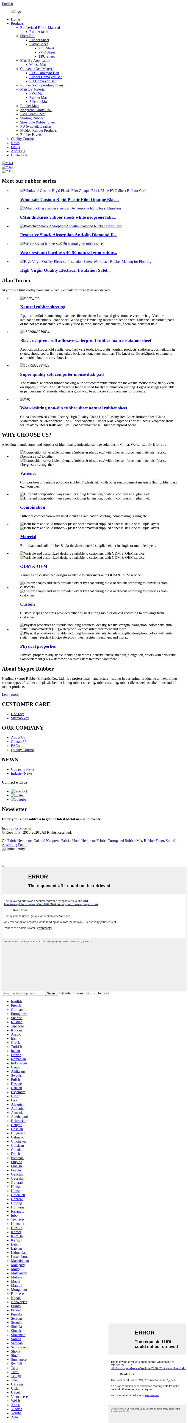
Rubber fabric (39, 32)
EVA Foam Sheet (32, 114)
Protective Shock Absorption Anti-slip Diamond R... (68, 234)
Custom (27, 604)
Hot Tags (17, 714)
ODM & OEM (33, 566)
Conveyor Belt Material (37, 69)
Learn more (10, 694)
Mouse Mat (37, 65)
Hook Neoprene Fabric (89, 841)
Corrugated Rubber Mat (125, 841)
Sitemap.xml (20, 718)
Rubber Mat (38, 97)
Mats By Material (32, 89)
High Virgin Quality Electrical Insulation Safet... (65, 270)
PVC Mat (36, 93)
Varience (28, 473)
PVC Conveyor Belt (44, 73)
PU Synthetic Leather (35, 126)
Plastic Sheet (38, 44)
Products (17, 23)
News (15, 143)
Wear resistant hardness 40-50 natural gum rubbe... (68, 252)
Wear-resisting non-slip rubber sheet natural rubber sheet (73, 407)
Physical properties (38, 646)
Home (15, 19)
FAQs (15, 147)
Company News (23, 769)
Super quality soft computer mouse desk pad (62, 374)
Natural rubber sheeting (42, 306)
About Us (18, 151)
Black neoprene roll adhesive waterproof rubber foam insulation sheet (85, 340)
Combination (32, 507)
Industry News (21, 773)
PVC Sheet (47, 52)
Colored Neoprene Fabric (51, 841)
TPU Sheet (47, 56)
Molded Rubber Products (38, 130)
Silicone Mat (38, 102)
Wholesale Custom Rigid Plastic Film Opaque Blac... (69, 199)
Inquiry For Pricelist (16, 828)
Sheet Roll (27, 36)
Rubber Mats (29, 106)
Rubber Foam (154, 841)
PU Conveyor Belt (42, 81)
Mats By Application (35, 60)
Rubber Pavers (30, 135)
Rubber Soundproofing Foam (41, 85)
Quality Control (22, 139)
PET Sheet (46, 48)
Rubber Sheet (39, 40)
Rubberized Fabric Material (40, 28)
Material (28, 536)
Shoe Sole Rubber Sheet (37, 122)
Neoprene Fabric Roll (36, 110)
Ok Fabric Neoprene (17, 841)
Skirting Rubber (31, 118)
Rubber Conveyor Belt (45, 77)
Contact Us (19, 155)
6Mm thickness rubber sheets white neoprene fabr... (68, 217)
